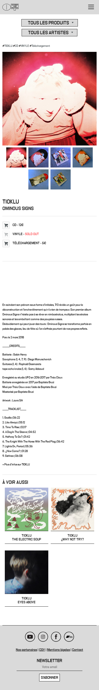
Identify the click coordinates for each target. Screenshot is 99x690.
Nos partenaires (26, 650)
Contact (77, 650)
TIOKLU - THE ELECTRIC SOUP (27, 516)
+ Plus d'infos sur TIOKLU (16, 464)
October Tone (10, 7)
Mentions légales (58, 650)
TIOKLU (8, 45)
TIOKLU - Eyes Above (27, 578)
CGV (42, 650)
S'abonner (49, 677)
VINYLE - (25, 234)
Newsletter (49, 660)
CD (16, 45)
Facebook (56, 637)
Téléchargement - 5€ (29, 243)
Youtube (30, 637)
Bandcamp (69, 637)
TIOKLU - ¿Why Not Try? (72, 516)
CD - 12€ (18, 225)
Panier (6, 225)
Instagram (43, 637)
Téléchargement (40, 45)
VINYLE (25, 45)
